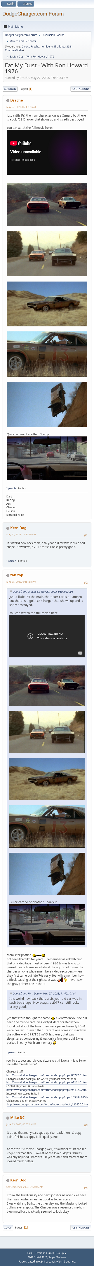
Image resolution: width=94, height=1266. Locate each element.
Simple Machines (57, 1257)
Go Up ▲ (62, 1252)
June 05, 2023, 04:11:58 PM (21, 581)
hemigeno (47, 46)
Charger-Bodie (14, 50)
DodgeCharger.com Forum (33, 14)
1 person (11, 560)
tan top (16, 575)
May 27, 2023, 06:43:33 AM (21, 107)
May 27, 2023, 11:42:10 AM (21, 534)
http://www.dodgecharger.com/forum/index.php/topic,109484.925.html (49, 1097)
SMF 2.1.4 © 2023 (37, 1257)
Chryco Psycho (30, 46)
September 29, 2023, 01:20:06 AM (24, 1186)
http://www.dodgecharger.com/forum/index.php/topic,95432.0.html (46, 1090)
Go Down (10, 88)
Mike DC (17, 1117)
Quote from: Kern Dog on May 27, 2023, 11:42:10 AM (44, 993)
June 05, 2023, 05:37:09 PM (21, 1124)
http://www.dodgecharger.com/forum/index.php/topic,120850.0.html (48, 1104)
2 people (11, 488)
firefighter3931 (63, 46)
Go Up (8, 1227)
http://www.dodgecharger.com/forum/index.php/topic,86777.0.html (46, 1075)
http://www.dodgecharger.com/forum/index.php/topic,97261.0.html (46, 1082)
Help (30, 1252)
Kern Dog (18, 527)
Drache (16, 100)
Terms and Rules (44, 1252)
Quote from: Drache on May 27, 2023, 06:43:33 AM (43, 592)
